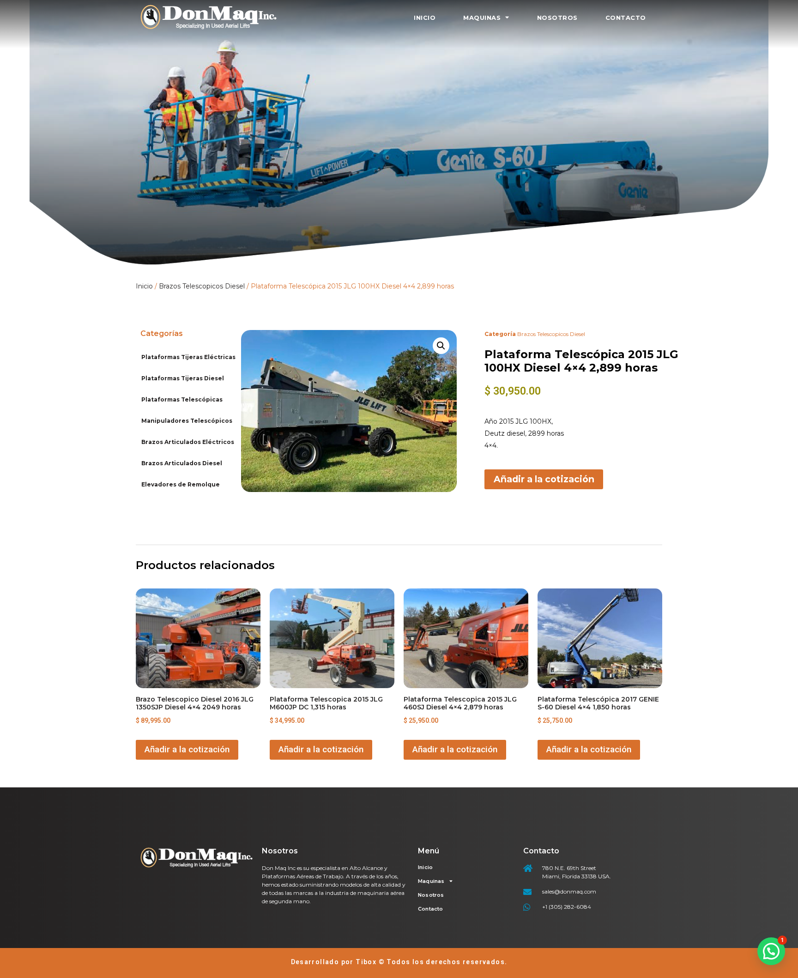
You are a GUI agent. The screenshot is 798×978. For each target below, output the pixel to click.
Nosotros (557, 17)
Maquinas (482, 17)
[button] (441, 345)
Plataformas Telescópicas (182, 399)
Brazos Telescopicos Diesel (202, 286)
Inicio (424, 17)
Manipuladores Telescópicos (186, 420)
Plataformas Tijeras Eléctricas (188, 357)
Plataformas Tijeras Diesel (182, 378)
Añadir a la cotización (544, 479)
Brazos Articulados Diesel (181, 463)
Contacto (625, 17)
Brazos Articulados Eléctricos (187, 441)
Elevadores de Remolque (180, 484)
